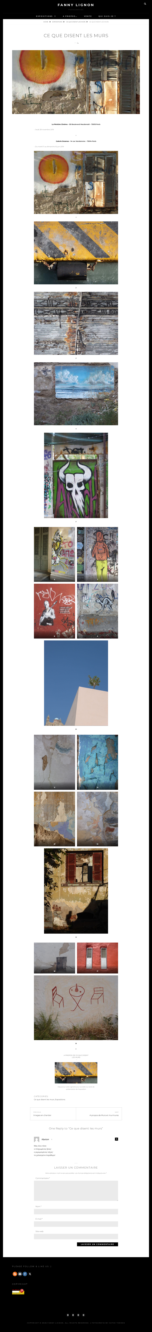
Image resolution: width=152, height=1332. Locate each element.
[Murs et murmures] (78, 1315)
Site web (39, 1231)
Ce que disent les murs (75, 22)
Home (46, 22)
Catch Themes (117, 1323)
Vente (88, 16)
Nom (38, 1206)
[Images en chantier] (73, 1315)
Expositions (44, 16)
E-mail (39, 1219)
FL (78, 43)
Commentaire (42, 1178)
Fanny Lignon (76, 5)
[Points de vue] (83, 1315)
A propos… (70, 16)
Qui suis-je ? (107, 16)
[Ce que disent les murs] (68, 1315)
